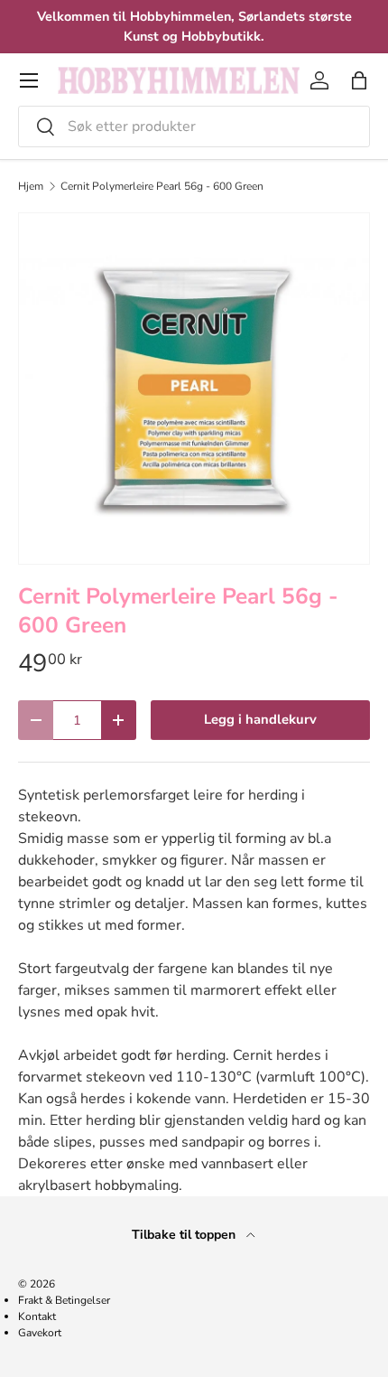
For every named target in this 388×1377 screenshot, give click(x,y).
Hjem (30, 186)
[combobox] (194, 126)
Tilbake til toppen (185, 1234)
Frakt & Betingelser (64, 1300)
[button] (359, 80)
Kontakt (37, 1316)
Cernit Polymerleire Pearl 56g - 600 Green (161, 186)
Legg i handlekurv (260, 719)
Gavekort (39, 1332)
